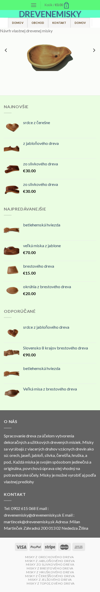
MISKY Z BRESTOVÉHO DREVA (50, 568)
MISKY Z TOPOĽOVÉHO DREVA (51, 583)
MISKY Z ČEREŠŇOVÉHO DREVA (50, 576)
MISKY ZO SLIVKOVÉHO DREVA (50, 564)
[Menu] (34, 5)
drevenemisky (50, 14)
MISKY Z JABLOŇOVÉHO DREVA (50, 561)
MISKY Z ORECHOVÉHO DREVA (49, 557)
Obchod (38, 22)
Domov (17, 22)
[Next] (93, 60)
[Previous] (6, 60)
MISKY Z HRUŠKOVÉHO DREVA (50, 572)
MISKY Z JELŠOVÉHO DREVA (50, 579)
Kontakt (59, 22)
